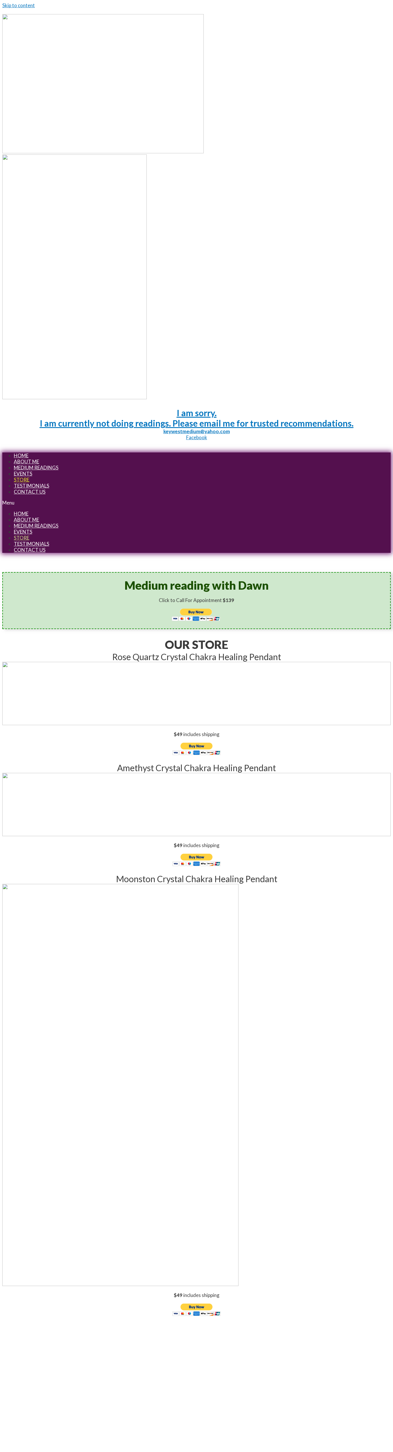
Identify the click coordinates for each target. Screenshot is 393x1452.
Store (21, 480)
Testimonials (31, 486)
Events (23, 474)
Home (21, 455)
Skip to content (18, 5)
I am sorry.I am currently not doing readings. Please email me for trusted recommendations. (197, 418)
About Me (26, 461)
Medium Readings (36, 468)
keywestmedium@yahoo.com (196, 431)
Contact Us (29, 492)
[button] (196, 503)
